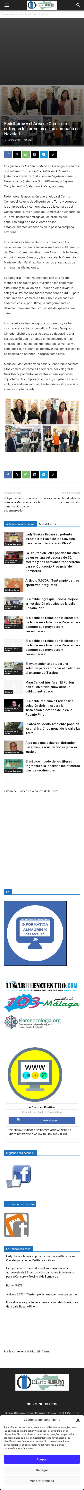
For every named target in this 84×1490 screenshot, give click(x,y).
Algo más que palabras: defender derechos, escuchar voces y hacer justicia (51, 747)
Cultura (8, 692)
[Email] (35, 154)
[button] (78, 1420)
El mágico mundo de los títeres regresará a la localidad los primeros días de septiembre (52, 765)
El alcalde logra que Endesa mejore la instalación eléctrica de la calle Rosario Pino (51, 603)
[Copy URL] (53, 154)
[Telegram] (44, 154)
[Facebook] (8, 154)
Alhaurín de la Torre (11, 607)
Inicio (5, 14)
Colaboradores (12, 590)
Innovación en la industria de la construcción (61, 500)
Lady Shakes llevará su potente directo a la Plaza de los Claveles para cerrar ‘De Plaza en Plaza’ (50, 538)
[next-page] (12, 780)
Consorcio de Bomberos (11, 561)
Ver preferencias (42, 1481)
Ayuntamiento (19, 14)
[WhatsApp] (26, 154)
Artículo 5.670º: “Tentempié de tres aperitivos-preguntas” (42, 1294)
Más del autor (47, 524)
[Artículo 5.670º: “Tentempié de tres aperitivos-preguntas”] (13, 585)
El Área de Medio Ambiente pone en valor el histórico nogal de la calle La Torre (52, 728)
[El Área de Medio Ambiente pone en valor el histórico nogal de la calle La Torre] (13, 728)
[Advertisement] (42, 51)
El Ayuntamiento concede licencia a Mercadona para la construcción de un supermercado (22, 504)
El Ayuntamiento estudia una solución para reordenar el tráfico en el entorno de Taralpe (52, 668)
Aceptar (42, 1459)
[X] (17, 154)
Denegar (42, 1470)
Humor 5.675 (14, 1285)
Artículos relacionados (20, 524)
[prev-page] (6, 780)
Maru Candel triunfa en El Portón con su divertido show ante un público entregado (49, 686)
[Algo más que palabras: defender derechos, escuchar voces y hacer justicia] (13, 747)
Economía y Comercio (42, 14)
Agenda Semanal (13, 543)
